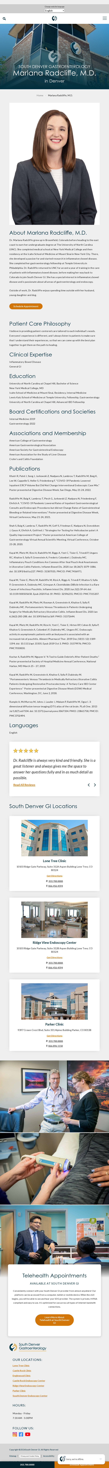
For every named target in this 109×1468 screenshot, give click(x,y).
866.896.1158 (55, 1045)
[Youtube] (27, 1434)
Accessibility (48, 1456)
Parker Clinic (19, 1390)
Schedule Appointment (25, 306)
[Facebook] (21, 1434)
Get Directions (54, 875)
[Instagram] (15, 1434)
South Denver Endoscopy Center (30, 1395)
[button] (95, 785)
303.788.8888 (56, 881)
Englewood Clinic (22, 1375)
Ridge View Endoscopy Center (28, 1385)
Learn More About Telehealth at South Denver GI (54, 1320)
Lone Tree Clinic (21, 1365)
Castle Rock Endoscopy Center (29, 1380)
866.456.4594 (55, 885)
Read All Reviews (24, 784)
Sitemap (12, 1456)
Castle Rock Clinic (22, 1370)
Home (40, 95)
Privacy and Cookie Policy (30, 1456)
